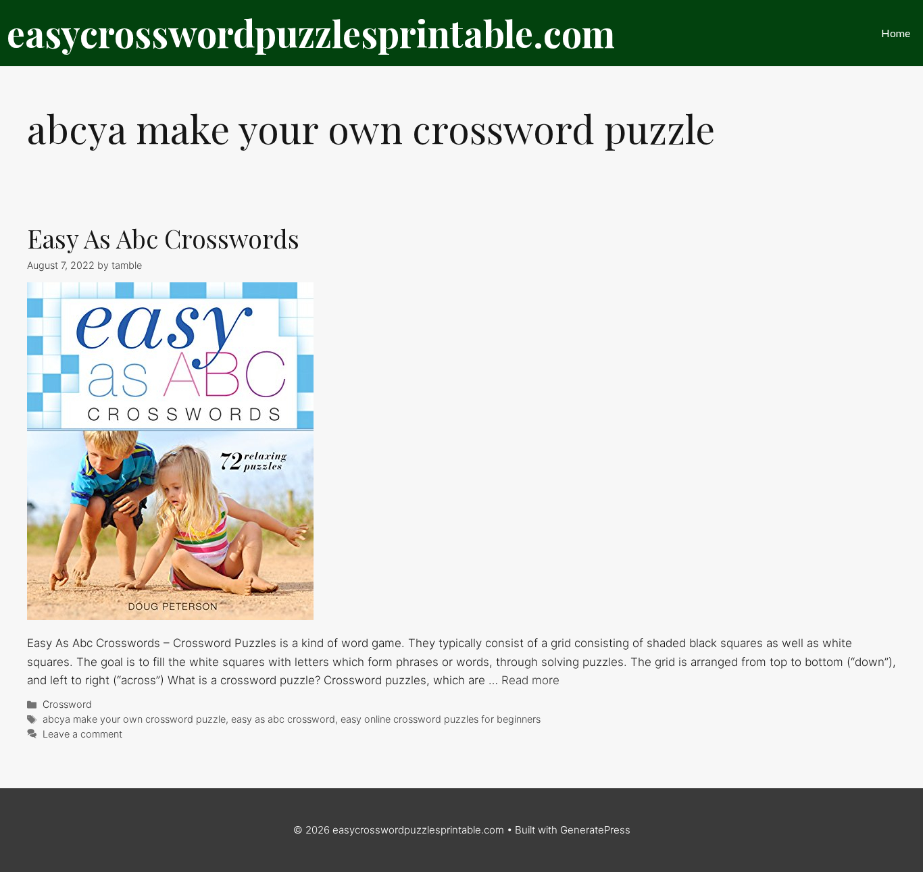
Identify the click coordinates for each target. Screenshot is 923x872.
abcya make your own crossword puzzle (134, 719)
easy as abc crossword (283, 719)
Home (895, 32)
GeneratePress (595, 829)
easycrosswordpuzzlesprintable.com (311, 33)
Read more (530, 680)
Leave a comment (82, 734)
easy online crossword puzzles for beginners (441, 719)
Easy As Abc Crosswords (163, 238)
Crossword (67, 704)
